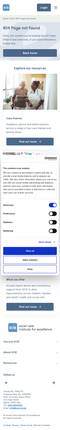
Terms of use (26, 425)
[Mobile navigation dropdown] (57, 341)
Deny (30, 269)
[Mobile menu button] (55, 7)
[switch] (53, 213)
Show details (45, 242)
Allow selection (30, 260)
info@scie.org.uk (18, 408)
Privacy (15, 425)
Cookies (7, 425)
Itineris (47, 425)
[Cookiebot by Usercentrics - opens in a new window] (44, 158)
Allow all (30, 251)
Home (5, 18)
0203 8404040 (15, 405)
